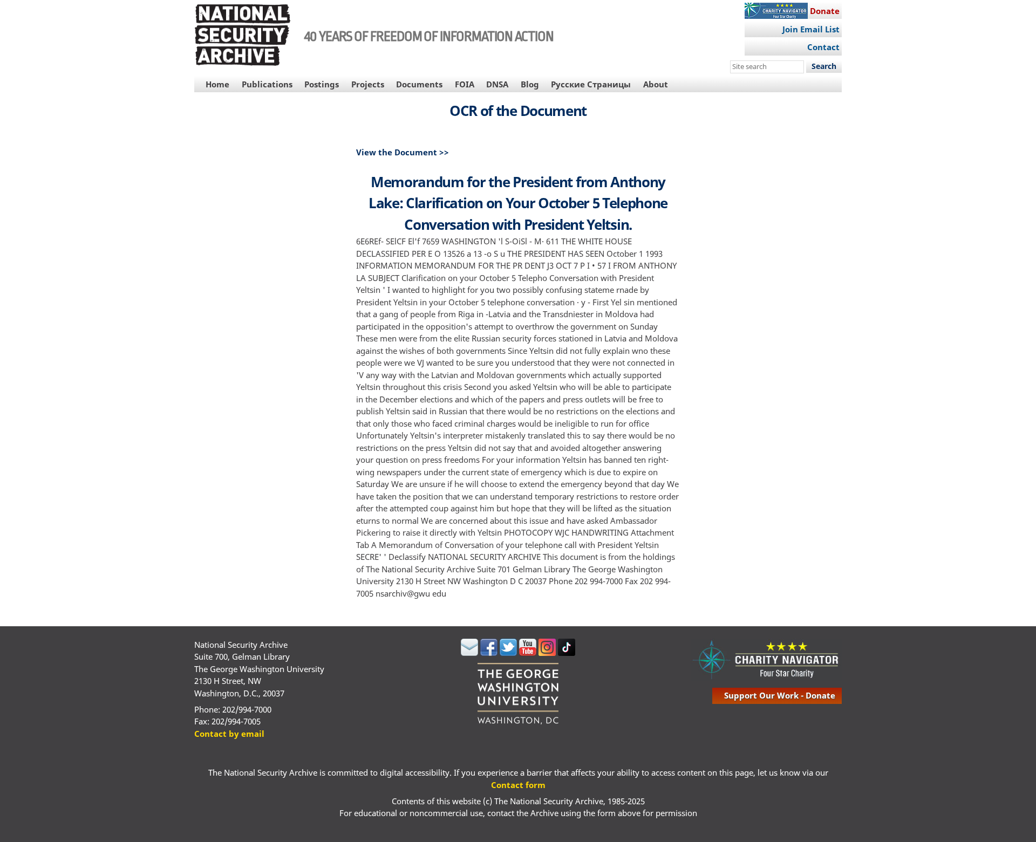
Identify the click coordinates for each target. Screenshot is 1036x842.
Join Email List (811, 29)
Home (217, 84)
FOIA (464, 84)
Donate (825, 10)
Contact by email (229, 733)
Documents (419, 84)
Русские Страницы (591, 84)
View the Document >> (402, 152)
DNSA (497, 84)
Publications (267, 84)
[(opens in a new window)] (469, 652)
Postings (321, 84)
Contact (823, 47)
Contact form (518, 784)
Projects (367, 84)
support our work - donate (779, 695)
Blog (530, 84)
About (655, 84)
